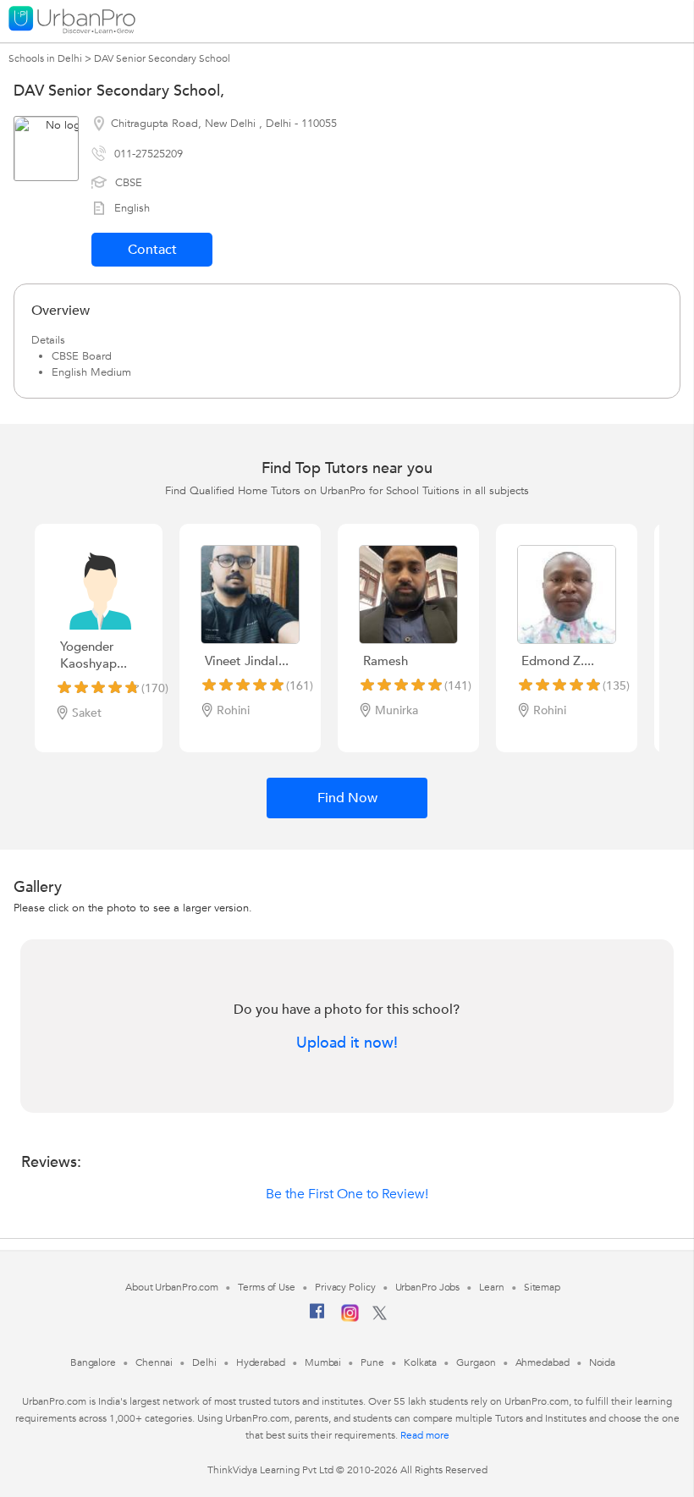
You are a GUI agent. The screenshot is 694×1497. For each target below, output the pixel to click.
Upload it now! (347, 1043)
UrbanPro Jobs (427, 1287)
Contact (152, 249)
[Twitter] (379, 1317)
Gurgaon (475, 1362)
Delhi (204, 1362)
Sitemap (542, 1287)
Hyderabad (260, 1362)
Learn (491, 1287)
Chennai (154, 1362)
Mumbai (323, 1362)
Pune (372, 1362)
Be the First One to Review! (347, 1194)
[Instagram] (350, 1318)
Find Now (347, 798)
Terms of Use (266, 1287)
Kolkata (420, 1362)
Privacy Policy (345, 1287)
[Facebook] (317, 1317)
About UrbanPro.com (171, 1287)
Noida (602, 1362)
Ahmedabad (542, 1362)
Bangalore (93, 1362)
